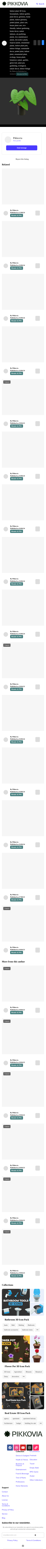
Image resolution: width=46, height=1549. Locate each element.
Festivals (33, 1455)
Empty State (34, 1468)
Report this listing (15, 159)
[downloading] (43, 42)
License (5, 1500)
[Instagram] (29, 1448)
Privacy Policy (12, 1540)
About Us (5, 1496)
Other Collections (36, 1480)
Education (33, 1460)
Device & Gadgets (22, 1456)
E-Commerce (35, 1451)
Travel (32, 1464)
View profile (17, 141)
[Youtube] (23, 1448)
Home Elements (22, 1486)
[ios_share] (34, 42)
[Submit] (35, 1535)
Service (4, 1514)
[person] (4, 43)
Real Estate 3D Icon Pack (17, 1413)
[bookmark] (39, 42)
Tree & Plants (21, 1478)
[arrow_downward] (37, 213)
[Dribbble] (16, 1448)
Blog (3, 1518)
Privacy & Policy (8, 1510)
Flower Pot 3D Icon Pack (17, 1366)
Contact (5, 1492)
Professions (20, 1482)
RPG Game (34, 1472)
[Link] (36, 1448)
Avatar (32, 1476)
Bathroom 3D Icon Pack (17, 1319)
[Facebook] (10, 1448)
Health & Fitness (22, 1460)
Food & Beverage (22, 1474)
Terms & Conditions (6, 1505)
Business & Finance (20, 1464)
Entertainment (21, 1469)
